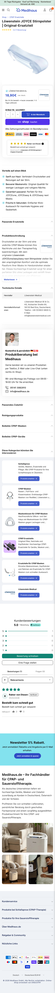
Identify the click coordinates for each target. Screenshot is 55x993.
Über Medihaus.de (11, 926)
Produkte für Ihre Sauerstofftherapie (20, 918)
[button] (27, 147)
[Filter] (5, 680)
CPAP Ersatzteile (16, 17)
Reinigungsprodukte (12, 415)
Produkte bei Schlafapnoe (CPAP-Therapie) (24, 909)
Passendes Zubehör (12, 404)
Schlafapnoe (24, 464)
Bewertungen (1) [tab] (14, 671)
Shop (4, 17)
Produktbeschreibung (13, 235)
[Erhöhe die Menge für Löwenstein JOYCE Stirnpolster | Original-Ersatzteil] (17, 114)
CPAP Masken (24, 489)
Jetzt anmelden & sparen (28, 756)
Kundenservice (9, 901)
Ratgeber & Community (14, 935)
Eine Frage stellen (27, 662)
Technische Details (12, 288)
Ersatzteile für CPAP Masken (31, 563)
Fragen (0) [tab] (40, 671)
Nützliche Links (10, 943)
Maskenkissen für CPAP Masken (33, 513)
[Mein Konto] (44, 9)
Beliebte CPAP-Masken (14, 426)
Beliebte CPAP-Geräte (13, 436)
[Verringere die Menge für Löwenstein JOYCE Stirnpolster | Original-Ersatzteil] (8, 114)
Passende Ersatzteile (13, 221)
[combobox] (8, 10)
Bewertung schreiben (27, 656)
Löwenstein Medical (27, 589)
